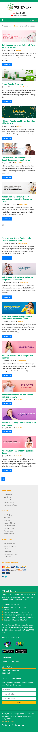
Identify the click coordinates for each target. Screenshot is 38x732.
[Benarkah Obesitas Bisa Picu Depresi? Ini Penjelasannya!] (19, 386)
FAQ (12, 721)
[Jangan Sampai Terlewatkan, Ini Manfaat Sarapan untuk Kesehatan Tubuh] (19, 188)
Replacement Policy (10, 505)
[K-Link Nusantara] (19, 5)
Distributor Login (9, 528)
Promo (18, 87)
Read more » (7, 65)
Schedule (7, 549)
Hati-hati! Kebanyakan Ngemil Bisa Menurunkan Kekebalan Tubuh (17, 317)
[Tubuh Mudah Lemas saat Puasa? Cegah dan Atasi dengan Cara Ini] (19, 149)
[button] (32, 20)
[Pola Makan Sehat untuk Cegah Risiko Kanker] (19, 442)
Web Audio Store (9, 526)
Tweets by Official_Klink (10, 661)
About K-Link (8, 494)
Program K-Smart (9, 523)
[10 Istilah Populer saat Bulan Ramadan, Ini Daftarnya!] (19, 112)
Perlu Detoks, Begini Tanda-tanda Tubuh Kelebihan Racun (16, 239)
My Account (8, 520)
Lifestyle (18, 50)
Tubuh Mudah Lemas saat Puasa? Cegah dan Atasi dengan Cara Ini (16, 159)
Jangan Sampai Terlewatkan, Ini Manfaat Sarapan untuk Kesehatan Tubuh (17, 199)
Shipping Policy (9, 502)
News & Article (19, 163)
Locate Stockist (9, 534)
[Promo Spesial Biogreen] (19, 75)
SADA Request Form (10, 554)
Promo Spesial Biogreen (12, 84)
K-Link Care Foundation (10, 671)
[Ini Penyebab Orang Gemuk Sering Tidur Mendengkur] (19, 414)
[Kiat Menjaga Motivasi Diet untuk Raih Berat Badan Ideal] (19, 36)
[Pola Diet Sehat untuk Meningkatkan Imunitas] (19, 347)
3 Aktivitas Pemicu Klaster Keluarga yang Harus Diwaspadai (17, 278)
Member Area (8, 531)
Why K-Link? (8, 497)
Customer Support (10, 546)
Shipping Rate (8, 500)
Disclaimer (7, 557)
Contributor (7, 551)
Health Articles (24, 87)
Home (16, 26)
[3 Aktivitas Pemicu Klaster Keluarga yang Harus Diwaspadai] (19, 268)
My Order (7, 518)
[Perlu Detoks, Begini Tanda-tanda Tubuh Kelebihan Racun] (19, 229)
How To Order (8, 515)
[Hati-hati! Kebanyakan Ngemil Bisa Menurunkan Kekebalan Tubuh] (19, 307)
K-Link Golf (6, 673)
